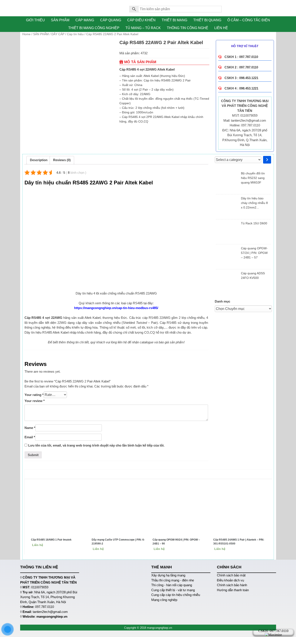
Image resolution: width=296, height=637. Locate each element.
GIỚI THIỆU (35, 20)
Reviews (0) (62, 160)
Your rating (34, 395)
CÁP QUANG (110, 20)
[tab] (38, 160)
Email (29, 437)
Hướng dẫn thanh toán (233, 590)
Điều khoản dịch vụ (230, 580)
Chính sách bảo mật (231, 575)
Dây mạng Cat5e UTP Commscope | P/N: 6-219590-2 (118, 541)
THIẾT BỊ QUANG (207, 20)
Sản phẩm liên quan (149, 474)
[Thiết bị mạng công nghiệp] (71, 8)
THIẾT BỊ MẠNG (174, 20)
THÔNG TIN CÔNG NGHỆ (187, 28)
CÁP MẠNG (84, 20)
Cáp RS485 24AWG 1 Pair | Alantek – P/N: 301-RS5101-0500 (238, 541)
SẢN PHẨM (60, 20)
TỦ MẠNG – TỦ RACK (143, 28)
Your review (34, 401)
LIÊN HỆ (221, 28)
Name (29, 428)
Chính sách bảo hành (232, 585)
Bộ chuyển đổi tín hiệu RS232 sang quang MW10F (253, 178)
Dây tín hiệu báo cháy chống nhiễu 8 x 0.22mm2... (254, 203)
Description (38, 160)
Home (26, 34)
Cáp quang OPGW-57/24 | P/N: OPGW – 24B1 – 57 (254, 253)
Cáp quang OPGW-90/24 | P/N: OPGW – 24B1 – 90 (176, 541)
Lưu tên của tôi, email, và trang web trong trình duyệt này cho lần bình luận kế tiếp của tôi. (96, 445)
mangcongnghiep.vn (51, 616)
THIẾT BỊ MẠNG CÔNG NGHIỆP (93, 28)
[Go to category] (267, 160)
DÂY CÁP (57, 34)
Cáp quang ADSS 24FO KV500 (253, 275)
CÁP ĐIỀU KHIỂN (141, 20)
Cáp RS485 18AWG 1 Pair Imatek (51, 539)
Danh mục (222, 301)
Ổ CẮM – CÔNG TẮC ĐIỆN (248, 20)
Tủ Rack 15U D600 (254, 223)
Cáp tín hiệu (75, 34)
